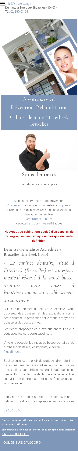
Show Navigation (4, 4)
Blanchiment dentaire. (39, 219)
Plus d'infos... (12, 351)
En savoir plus (15, 434)
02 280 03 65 (19, 11)
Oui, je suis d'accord (22, 442)
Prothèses (14, 205)
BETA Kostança (18, 3)
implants (64, 205)
